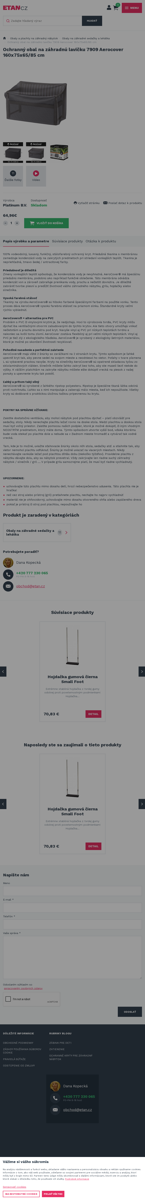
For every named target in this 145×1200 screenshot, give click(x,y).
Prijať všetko (53, 1194)
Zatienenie (57, 1049)
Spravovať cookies (14, 1186)
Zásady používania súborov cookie (22, 1051)
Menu (134, 8)
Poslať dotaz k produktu (124, 203)
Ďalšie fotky (13, 176)
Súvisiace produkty (67, 241)
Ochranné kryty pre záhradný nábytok (70, 1057)
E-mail (8, 899)
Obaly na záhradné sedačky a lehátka (86, 38)
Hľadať (92, 20)
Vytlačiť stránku (88, 203)
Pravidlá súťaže (14, 1059)
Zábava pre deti (60, 1042)
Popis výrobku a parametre (26, 241)
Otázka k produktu (101, 241)
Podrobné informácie (77, 1179)
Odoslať (130, 1011)
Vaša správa (12, 933)
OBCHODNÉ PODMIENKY (18, 1042)
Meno (6, 883)
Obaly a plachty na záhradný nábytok (34, 38)
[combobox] (42, 21)
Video (36, 180)
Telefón (9, 916)
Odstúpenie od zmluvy (19, 1065)
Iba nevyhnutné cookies (21, 1194)
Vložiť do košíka (50, 223)
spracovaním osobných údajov (23, 988)
